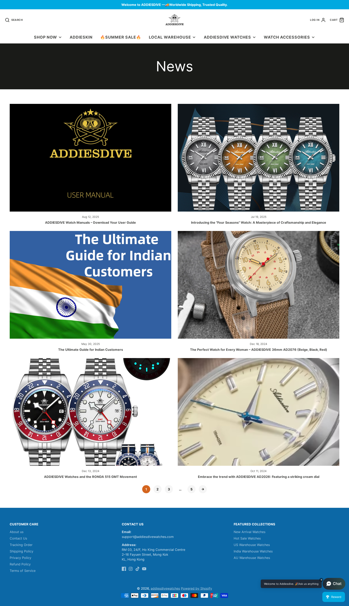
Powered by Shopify (196, 588)
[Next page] (203, 489)
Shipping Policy (21, 551)
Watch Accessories (287, 37)
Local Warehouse (170, 37)
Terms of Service (23, 571)
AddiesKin (81, 37)
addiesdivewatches (165, 588)
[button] (303, 584)
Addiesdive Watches (227, 37)
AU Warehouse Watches (252, 558)
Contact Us (18, 538)
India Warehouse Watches (253, 551)
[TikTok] (137, 569)
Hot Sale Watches (247, 538)
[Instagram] (130, 569)
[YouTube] (144, 569)
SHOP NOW (45, 37)
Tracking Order (21, 545)
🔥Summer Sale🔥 (120, 37)
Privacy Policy (20, 558)
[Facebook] (124, 569)
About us (16, 532)
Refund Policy (20, 564)
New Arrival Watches (249, 532)
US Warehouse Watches (252, 545)
